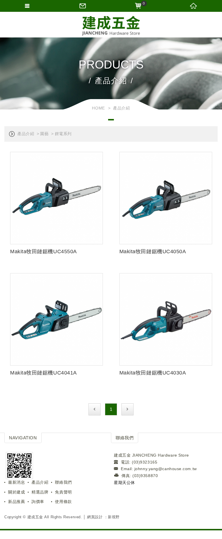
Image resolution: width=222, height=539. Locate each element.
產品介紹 (25, 133)
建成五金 (111, 26)
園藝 (44, 133)
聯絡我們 (63, 482)
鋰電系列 (63, 133)
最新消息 (16, 482)
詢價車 (38, 501)
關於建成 (16, 492)
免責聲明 (63, 492)
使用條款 (63, 501)
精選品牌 (40, 492)
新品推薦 (16, 501)
